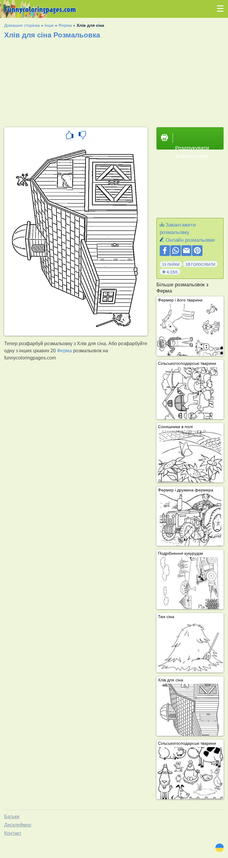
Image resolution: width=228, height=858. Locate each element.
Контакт (12, 833)
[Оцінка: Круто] (70, 136)
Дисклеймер (17, 824)
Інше (49, 25)
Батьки (11, 816)
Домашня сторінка (22, 25)
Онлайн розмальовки (190, 240)
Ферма (65, 25)
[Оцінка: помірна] (82, 136)
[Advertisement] (114, 81)
